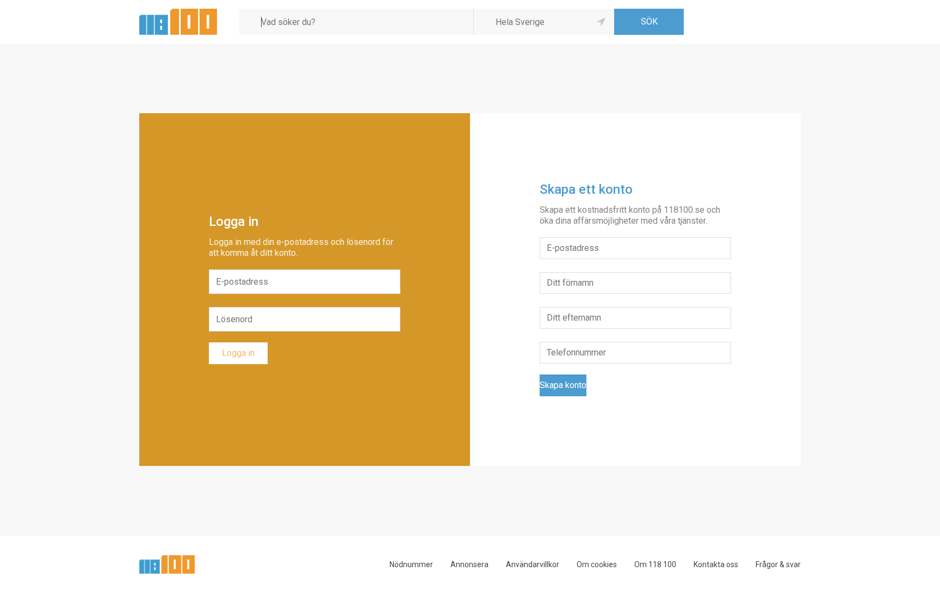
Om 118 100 (655, 564)
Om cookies (597, 564)
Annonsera (469, 564)
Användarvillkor (532, 564)
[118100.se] (178, 13)
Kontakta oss (716, 564)
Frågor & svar (778, 564)
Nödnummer (411, 564)
